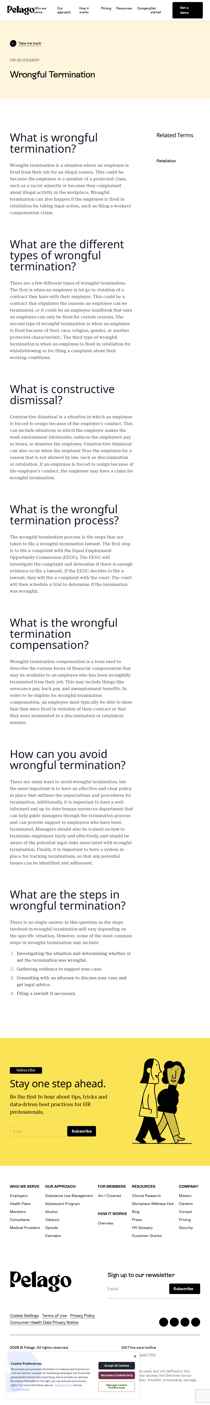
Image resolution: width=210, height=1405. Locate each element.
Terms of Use (54, 1315)
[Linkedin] (184, 1322)
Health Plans (20, 1204)
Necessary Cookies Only (117, 1375)
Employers (18, 1196)
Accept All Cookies (116, 1365)
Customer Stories (147, 1236)
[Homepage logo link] (20, 10)
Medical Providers (25, 1228)
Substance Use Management (69, 1196)
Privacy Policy (82, 1315)
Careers (186, 1204)
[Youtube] (195, 1322)
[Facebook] (174, 1322)
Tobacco (52, 1220)
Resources (124, 8)
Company (144, 8)
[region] (73, 1375)
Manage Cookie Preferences (116, 1386)
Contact (185, 1212)
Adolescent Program (62, 1204)
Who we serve (40, 10)
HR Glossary (142, 1228)
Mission (185, 1196)
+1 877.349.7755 (142, 1355)
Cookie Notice (21, 1389)
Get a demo (184, 10)
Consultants (20, 1220)
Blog (135, 1212)
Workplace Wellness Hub (153, 1204)
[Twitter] (163, 1322)
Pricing (106, 8)
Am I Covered (109, 1196)
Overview (105, 1223)
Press (137, 1220)
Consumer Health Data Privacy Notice (44, 1322)
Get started (156, 10)
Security (186, 1228)
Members (18, 1212)
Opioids (51, 1228)
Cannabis (53, 1236)
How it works (84, 10)
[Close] (135, 1356)
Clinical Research (146, 1196)
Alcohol (51, 1212)
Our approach (64, 10)
